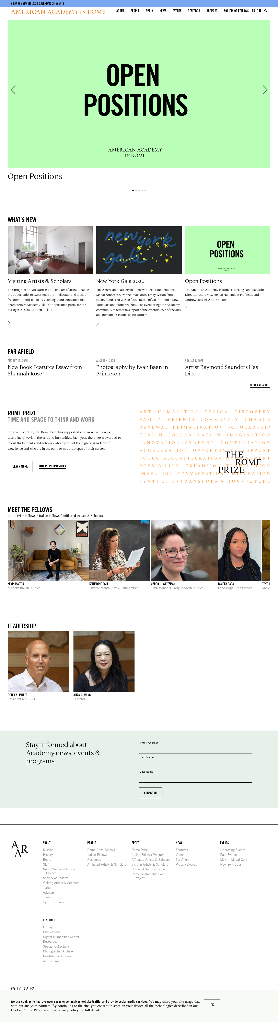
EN (253, 11)
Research (194, 11)
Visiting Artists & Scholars (62, 883)
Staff (48, 864)
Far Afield (184, 860)
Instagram (32, 988)
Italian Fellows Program (149, 855)
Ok (212, 1005)
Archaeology (53, 961)
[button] (13, 89)
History (49, 855)
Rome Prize (141, 850)
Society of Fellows (236, 11)
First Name (147, 757)
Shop (13, 988)
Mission (50, 850)
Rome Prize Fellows (22, 515)
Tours (48, 897)
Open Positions (55, 902)
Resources (51, 941)
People (134, 11)
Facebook (19, 988)
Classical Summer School (151, 869)
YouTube (45, 988)
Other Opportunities (52, 466)
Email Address (149, 742)
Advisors (50, 892)
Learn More (20, 466)
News (163, 11)
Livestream (39, 988)
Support (212, 11)
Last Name (146, 771)
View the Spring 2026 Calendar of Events (37, 3)
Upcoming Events (234, 850)
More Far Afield (260, 385)
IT (260, 11)
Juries (48, 888)
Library (49, 927)
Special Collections (58, 946)
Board (48, 860)
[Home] (58, 12)
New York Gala (232, 864)
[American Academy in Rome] (27, 849)
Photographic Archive (59, 951)
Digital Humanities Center (62, 937)
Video (181, 855)
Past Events (230, 855)
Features (183, 850)
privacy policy (68, 1010)
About (120, 11)
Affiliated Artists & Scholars (83, 515)
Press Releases (188, 864)
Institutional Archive (58, 956)
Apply (149, 11)
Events (177, 11)
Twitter (26, 988)
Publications (53, 932)
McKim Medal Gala (235, 860)
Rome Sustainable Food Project (61, 871)
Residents (95, 860)
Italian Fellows (49, 515)
